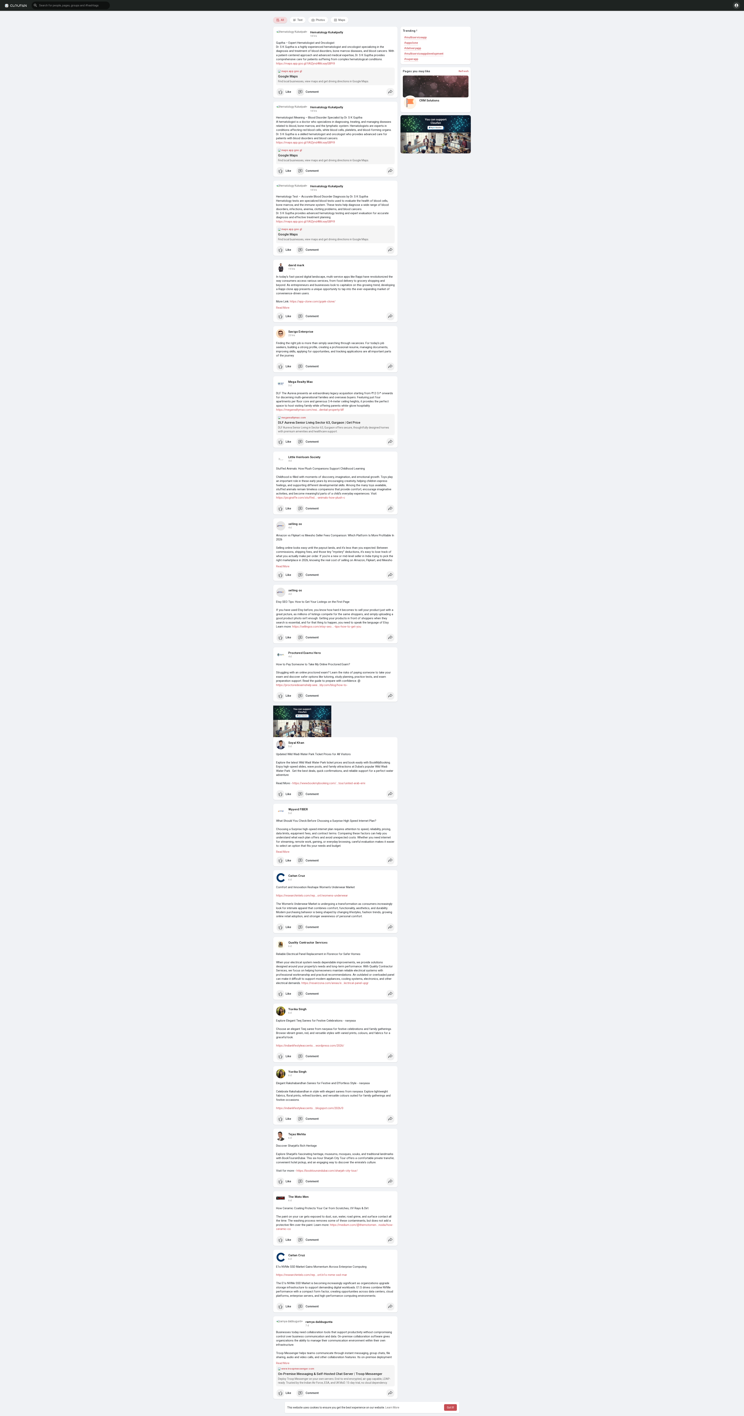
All (282, 19)
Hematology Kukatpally (326, 32)
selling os (295, 524)
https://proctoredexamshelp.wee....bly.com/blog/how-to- (312, 685)
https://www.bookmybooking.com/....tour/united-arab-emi (328, 783)
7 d (307, 1325)
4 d (290, 460)
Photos (320, 19)
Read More (282, 307)
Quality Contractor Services (307, 942)
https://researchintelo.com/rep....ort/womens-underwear (312, 895)
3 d (290, 385)
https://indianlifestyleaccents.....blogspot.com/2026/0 (309, 1108)
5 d (290, 746)
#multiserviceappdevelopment (423, 53)
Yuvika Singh (297, 1009)
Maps (341, 19)
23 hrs (291, 335)
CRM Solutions (429, 100)
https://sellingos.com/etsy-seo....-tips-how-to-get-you (326, 626)
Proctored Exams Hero (304, 653)
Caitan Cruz (296, 876)
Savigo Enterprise (300, 331)
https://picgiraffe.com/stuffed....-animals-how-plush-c (310, 497)
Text (299, 19)
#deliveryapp (412, 48)
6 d (290, 879)
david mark (296, 265)
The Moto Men (298, 1197)
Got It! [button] (450, 1407)
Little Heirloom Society (304, 457)
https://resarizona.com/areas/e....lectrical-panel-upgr (335, 983)
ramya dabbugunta (319, 1322)
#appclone (411, 42)
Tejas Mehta (297, 1134)
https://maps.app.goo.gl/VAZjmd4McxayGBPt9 (305, 63)
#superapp (411, 59)
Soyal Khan (296, 742)
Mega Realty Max (300, 382)
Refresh (464, 71)
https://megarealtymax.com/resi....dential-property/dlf (310, 409)
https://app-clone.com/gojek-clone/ (312, 301)
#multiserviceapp (415, 37)
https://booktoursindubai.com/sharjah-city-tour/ (327, 1170)
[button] (71, 5)
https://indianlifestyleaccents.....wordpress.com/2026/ (310, 1045)
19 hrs (291, 269)
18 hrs (313, 36)
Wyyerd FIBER (298, 809)
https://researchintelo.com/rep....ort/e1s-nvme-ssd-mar (311, 1275)
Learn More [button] (392, 1407)
